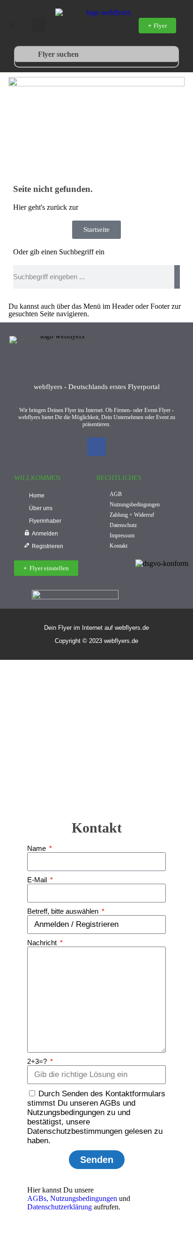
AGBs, (37, 1198)
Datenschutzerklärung (59, 1207)
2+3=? (38, 1061)
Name (37, 848)
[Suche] (177, 277)
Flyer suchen (58, 54)
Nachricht (43, 943)
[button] (12, 25)
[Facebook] (96, 446)
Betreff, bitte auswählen (63, 911)
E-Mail (38, 880)
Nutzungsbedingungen (83, 1198)
